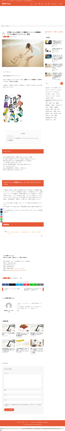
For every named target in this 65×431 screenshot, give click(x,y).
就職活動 (56, 107)
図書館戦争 (48, 105)
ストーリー (11, 136)
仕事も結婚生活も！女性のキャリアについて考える (54, 101)
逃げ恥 (55, 117)
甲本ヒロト (48, 115)
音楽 (54, 119)
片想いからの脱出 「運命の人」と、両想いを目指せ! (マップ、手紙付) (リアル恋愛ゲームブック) (24, 233)
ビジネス (53, 93)
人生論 (52, 98)
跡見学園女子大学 (49, 117)
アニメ (60, 87)
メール (5, 395)
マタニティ (58, 96)
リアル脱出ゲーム (15, 278)
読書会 (56, 115)
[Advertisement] (32, 15)
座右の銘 (47, 109)
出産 (46, 103)
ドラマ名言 (48, 93)
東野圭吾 (47, 113)
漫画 (60, 113)
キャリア (47, 89)
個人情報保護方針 (39, 422)
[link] (18, 310)
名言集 (50, 103)
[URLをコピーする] (40, 285)
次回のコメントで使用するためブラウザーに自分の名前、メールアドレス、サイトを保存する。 (23, 405)
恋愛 (21, 278)
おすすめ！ (48, 87)
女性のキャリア (59, 105)
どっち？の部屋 (54, 87)
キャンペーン (53, 89)
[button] (5, 285)
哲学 (54, 103)
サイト (5, 399)
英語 (52, 115)
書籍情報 (11, 140)
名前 (5, 390)
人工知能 (47, 98)
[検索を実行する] (61, 83)
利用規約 (45, 422)
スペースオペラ (56, 91)
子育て (47, 107)
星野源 (55, 111)
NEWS (5, 36)
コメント (6, 373)
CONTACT (33, 422)
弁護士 (52, 109)
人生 (8, 36)
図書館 (57, 103)
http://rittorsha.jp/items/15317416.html (17, 270)
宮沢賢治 (51, 107)
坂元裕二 (53, 105)
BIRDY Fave (6, 3)
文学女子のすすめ (49, 111)
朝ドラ (59, 111)
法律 (51, 113)
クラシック (59, 89)
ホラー (53, 96)
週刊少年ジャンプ (49, 119)
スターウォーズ (48, 91)
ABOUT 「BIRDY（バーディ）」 (24, 422)
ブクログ (57, 93)
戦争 (58, 109)
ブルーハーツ (48, 96)
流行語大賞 (56, 113)
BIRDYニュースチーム (8, 311)
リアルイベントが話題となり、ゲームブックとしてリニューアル (23, 138)
